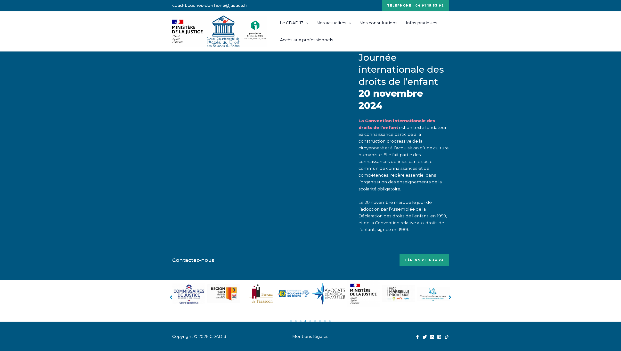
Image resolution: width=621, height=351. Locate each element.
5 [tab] (310, 321)
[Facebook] (417, 337)
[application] (305, 22)
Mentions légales (310, 336)
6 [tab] (315, 321)
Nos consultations (379, 22)
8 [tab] (325, 321)
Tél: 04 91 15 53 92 (424, 260)
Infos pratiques (421, 22)
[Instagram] (439, 337)
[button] (171, 297)
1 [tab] (291, 321)
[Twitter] (425, 337)
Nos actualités (331, 22)
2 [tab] (296, 321)
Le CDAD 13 (291, 22)
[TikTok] (446, 337)
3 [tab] (300, 321)
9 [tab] (329, 321)
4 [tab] (305, 321)
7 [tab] (320, 321)
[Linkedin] (432, 337)
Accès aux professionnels (306, 39)
